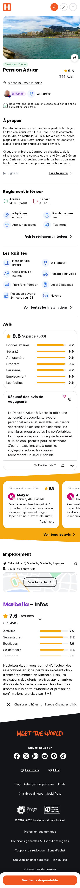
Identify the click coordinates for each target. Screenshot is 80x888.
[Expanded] (8, 704)
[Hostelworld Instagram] (35, 756)
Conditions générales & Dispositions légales (40, 841)
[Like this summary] (63, 465)
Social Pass (53, 793)
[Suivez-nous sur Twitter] (26, 756)
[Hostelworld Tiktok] (63, 756)
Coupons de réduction (30, 850)
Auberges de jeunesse (39, 784)
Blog (18, 784)
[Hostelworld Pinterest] (54, 756)
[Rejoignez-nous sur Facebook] (17, 756)
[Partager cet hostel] (74, 58)
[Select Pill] (54, 7)
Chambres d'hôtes (16, 64)
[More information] (69, 399)
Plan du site (59, 859)
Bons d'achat (56, 850)
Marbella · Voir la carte (25, 83)
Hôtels (61, 784)
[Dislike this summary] (72, 465)
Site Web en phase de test (31, 859)
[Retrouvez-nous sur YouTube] (45, 756)
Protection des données (40, 831)
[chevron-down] (40, 619)
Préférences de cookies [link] (40, 869)
